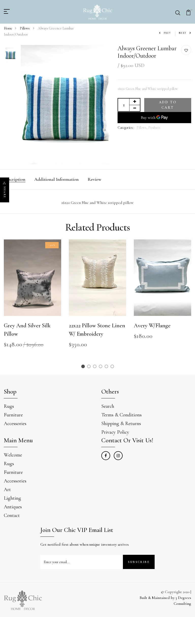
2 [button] (89, 367)
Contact (12, 515)
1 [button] (83, 367)
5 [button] (107, 367)
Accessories (15, 423)
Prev (167, 33)
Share (4, 192)
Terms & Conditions (121, 415)
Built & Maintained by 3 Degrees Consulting (165, 600)
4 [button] (101, 367)
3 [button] (95, 367)
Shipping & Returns (121, 423)
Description (14, 179)
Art (7, 489)
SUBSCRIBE (139, 562)
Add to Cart (168, 105)
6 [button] (113, 367)
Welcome (13, 455)
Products (154, 127)
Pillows (25, 28)
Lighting (12, 498)
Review (94, 179)
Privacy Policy (115, 432)
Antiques (13, 507)
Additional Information (56, 179)
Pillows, (142, 127)
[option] (10, 55)
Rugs (9, 406)
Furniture (13, 415)
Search (107, 406)
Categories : (126, 127)
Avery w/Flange (152, 325)
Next (183, 33)
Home (8, 28)
